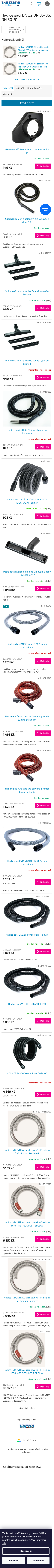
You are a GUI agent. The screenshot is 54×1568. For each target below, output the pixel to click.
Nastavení (26, 1551)
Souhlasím (38, 1560)
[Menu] (47, 4)
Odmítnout (14, 1560)
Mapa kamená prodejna (27, 1419)
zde (4, 1543)
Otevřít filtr (27, 103)
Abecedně (7, 94)
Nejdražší (20, 88)
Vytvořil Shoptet (30, 1440)
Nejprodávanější (34, 88)
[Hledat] (31, 4)
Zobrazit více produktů (25, 79)
